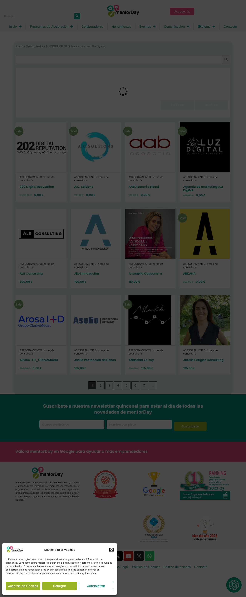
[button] (111, 550)
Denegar (59, 586)
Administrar (96, 586)
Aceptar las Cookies (23, 586)
